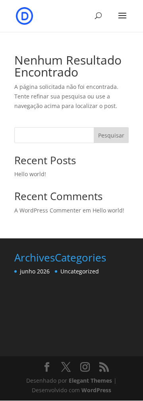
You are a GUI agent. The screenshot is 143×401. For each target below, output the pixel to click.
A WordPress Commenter (47, 210)
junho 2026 (35, 271)
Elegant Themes (90, 380)
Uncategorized (79, 271)
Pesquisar (111, 135)
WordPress (96, 390)
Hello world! (30, 174)
